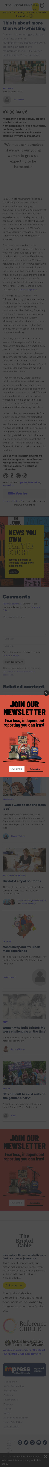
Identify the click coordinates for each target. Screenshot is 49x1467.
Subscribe (35, 769)
